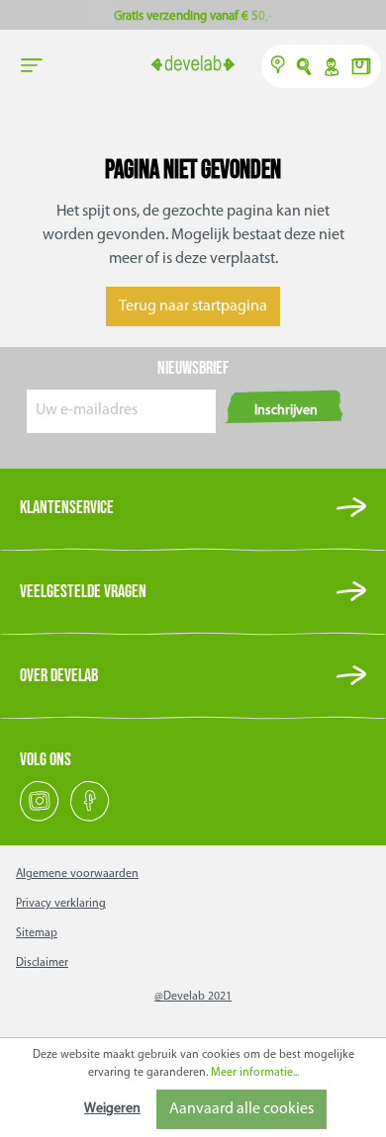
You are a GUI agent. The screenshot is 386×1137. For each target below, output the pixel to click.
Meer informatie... (255, 1073)
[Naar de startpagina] (192, 65)
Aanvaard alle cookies (241, 1109)
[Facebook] (90, 819)
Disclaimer (42, 963)
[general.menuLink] (32, 66)
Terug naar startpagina (193, 306)
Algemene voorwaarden (77, 874)
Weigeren (112, 1108)
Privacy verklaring (61, 904)
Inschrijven (286, 410)
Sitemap (36, 933)
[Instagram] (41, 819)
